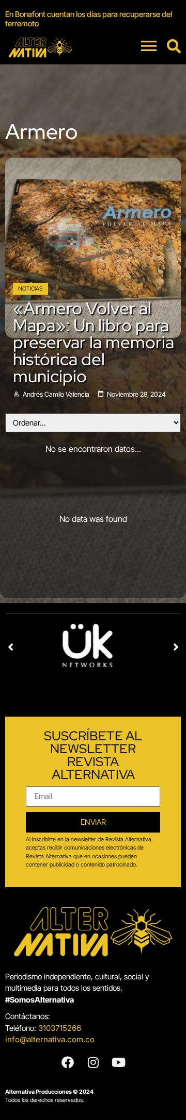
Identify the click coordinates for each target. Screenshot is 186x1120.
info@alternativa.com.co (50, 1039)
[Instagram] (93, 1062)
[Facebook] (67, 1062)
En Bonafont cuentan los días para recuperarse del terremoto (88, 18)
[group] (93, 19)
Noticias (30, 288)
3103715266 (59, 1028)
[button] (10, 647)
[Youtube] (118, 1062)
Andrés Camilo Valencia (56, 394)
